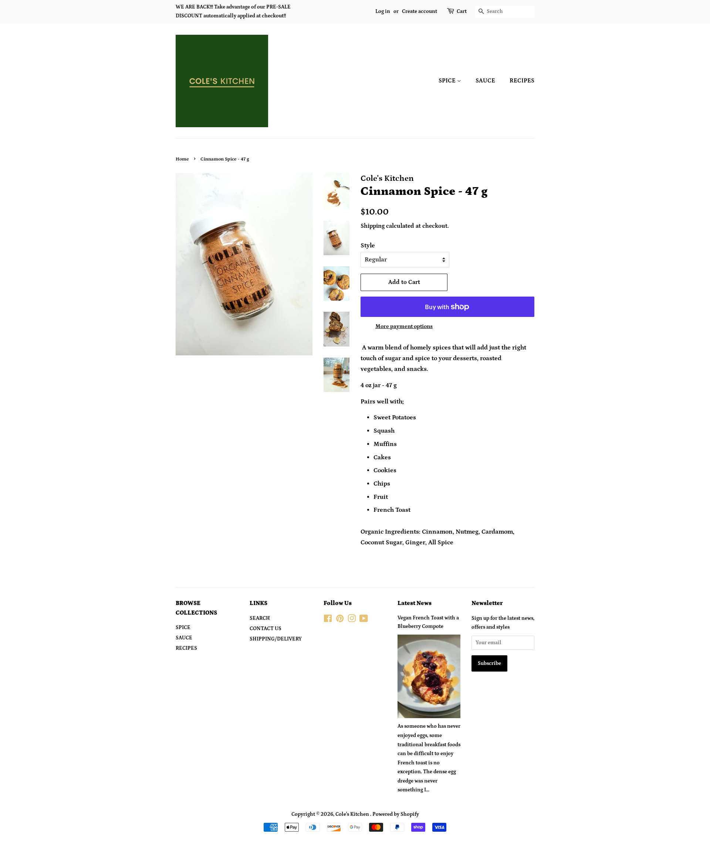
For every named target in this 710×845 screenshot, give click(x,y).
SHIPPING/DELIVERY (276, 639)
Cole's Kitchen (352, 814)
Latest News (415, 603)
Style (368, 245)
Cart (462, 11)
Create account (419, 11)
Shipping (373, 226)
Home (182, 159)
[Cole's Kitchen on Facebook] (328, 620)
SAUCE (485, 80)
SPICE (448, 80)
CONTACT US (265, 629)
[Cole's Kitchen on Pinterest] (340, 620)
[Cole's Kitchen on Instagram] (352, 620)
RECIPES (522, 80)
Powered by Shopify (395, 814)
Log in (382, 11)
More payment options (404, 326)
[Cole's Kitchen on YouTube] (363, 620)
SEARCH (260, 618)
